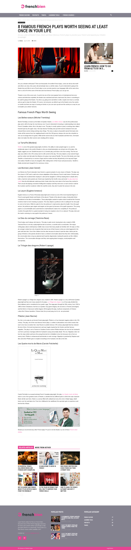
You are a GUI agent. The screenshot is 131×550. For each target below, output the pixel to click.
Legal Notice (110, 548)
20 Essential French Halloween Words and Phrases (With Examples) (26, 468)
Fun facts (35, 15)
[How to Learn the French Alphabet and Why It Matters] (70, 479)
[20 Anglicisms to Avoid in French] (49, 458)
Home (19, 20)
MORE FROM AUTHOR (43, 447)
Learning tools (54, 15)
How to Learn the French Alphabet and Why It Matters (69, 489)
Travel (43, 15)
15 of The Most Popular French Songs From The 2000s (69, 535)
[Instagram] (24, 538)
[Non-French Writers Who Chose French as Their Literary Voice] (70, 458)
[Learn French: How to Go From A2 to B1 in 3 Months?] (98, 53)
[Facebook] (19, 538)
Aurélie (86, 71)
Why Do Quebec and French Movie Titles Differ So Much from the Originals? (27, 489)
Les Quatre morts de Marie (70, 394)
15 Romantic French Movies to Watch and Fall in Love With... (70, 518)
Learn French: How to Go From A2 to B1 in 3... (97, 67)
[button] (111, 15)
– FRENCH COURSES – (68, 15)
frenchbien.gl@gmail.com (32, 533)
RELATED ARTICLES (26, 447)
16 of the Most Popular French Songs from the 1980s (69, 526)
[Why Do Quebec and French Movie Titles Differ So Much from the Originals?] (27, 479)
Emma (21, 40)
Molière (20, 147)
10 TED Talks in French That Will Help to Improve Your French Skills (48, 489)
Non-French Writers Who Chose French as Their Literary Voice (69, 468)
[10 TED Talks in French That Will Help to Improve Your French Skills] (49, 479)
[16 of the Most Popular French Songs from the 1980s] (55, 527)
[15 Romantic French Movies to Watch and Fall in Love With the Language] (55, 519)
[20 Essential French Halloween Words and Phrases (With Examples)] (27, 458)
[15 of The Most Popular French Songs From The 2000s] (55, 536)
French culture (24, 15)
